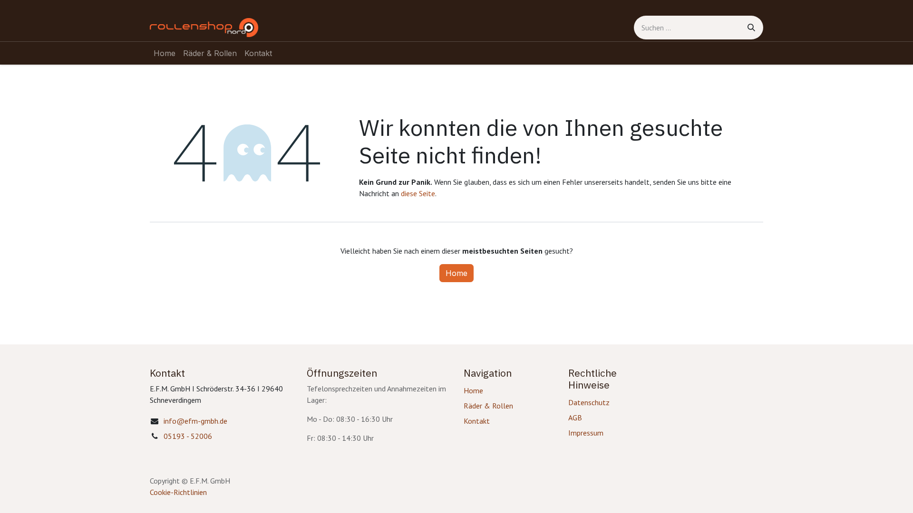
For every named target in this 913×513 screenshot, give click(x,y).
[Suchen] (751, 27)
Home (456, 273)
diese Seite (418, 193)
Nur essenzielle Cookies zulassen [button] (528, 466)
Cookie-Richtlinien (362, 492)
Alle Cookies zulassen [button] (507, 446)
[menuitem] (164, 53)
